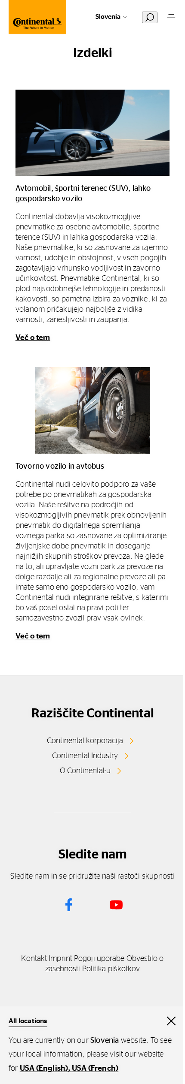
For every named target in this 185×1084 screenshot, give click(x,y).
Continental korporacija (85, 741)
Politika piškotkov (111, 969)
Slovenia (108, 17)
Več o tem (32, 338)
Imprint (60, 959)
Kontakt (34, 959)
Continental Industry (85, 756)
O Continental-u (85, 771)
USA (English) (44, 1068)
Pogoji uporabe (99, 959)
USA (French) (95, 1068)
